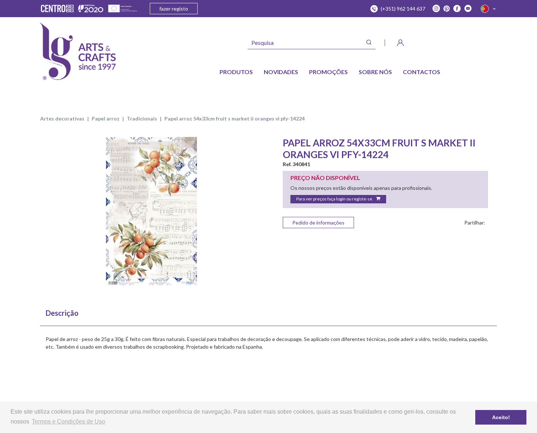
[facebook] (457, 8)
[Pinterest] (446, 8)
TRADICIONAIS (142, 118)
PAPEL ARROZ (105, 118)
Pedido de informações (318, 222)
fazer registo (173, 8)
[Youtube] (468, 8)
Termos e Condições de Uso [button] (68, 421)
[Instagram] (436, 8)
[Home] (78, 51)
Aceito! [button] (501, 417)
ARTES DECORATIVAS (62, 118)
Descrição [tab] (62, 313)
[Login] (400, 42)
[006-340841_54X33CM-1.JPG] (151, 211)
